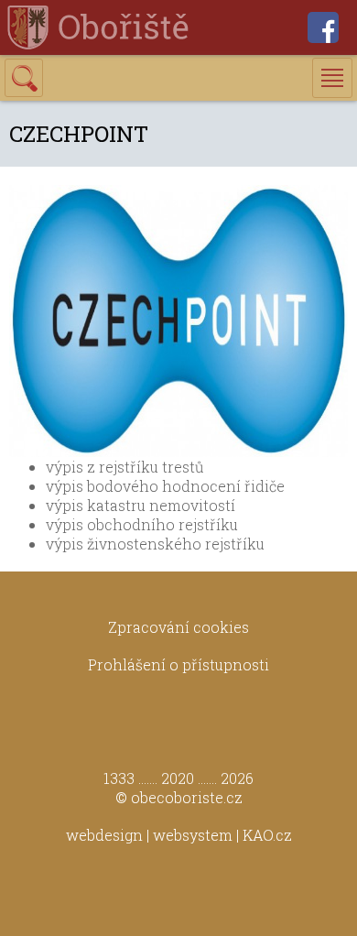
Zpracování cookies (178, 627)
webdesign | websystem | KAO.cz (179, 834)
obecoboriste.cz (187, 797)
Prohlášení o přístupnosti (178, 664)
